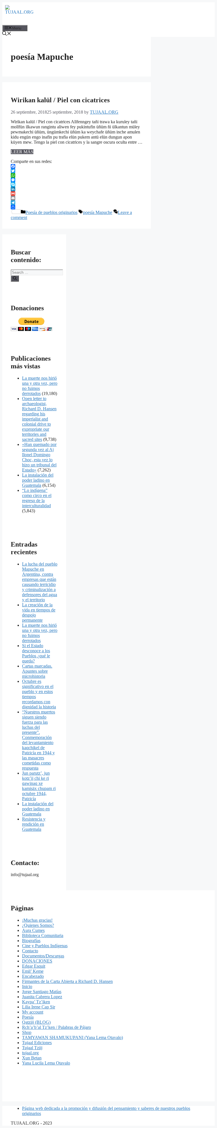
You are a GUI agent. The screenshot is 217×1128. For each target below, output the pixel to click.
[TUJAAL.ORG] (19, 13)
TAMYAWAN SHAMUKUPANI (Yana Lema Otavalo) (72, 1037)
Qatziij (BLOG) (36, 1022)
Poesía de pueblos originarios (51, 212)
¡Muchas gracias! (37, 920)
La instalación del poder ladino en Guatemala (37, 480)
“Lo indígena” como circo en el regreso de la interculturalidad (36, 498)
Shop (26, 1032)
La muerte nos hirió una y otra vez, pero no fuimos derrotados (39, 386)
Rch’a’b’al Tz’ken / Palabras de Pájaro (56, 1027)
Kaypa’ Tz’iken (36, 1001)
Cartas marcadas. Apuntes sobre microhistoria (37, 671)
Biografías (31, 940)
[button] (6, 34)
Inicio (27, 986)
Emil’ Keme (33, 971)
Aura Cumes (33, 930)
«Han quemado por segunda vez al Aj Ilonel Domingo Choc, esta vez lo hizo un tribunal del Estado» (39, 457)
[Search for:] (37, 272)
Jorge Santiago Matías (41, 991)
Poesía (28, 1017)
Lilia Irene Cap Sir (38, 1006)
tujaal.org (30, 1052)
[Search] (15, 278)
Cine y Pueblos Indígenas (45, 945)
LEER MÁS (22, 151)
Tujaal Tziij (32, 1047)
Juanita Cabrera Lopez (42, 996)
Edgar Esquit (33, 966)
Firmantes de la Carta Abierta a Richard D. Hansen (67, 981)
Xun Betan (32, 1057)
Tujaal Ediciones (37, 1042)
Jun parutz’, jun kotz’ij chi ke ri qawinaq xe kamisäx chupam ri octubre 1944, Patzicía (39, 786)
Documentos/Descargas (43, 955)
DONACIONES (37, 961)
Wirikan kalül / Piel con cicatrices (60, 100)
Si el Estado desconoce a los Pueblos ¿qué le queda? (36, 653)
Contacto (30, 950)
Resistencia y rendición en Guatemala (33, 824)
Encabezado (33, 976)
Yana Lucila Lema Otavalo (46, 1063)
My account (32, 1012)
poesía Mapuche (97, 212)
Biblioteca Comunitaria (42, 935)
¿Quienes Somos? (38, 925)
